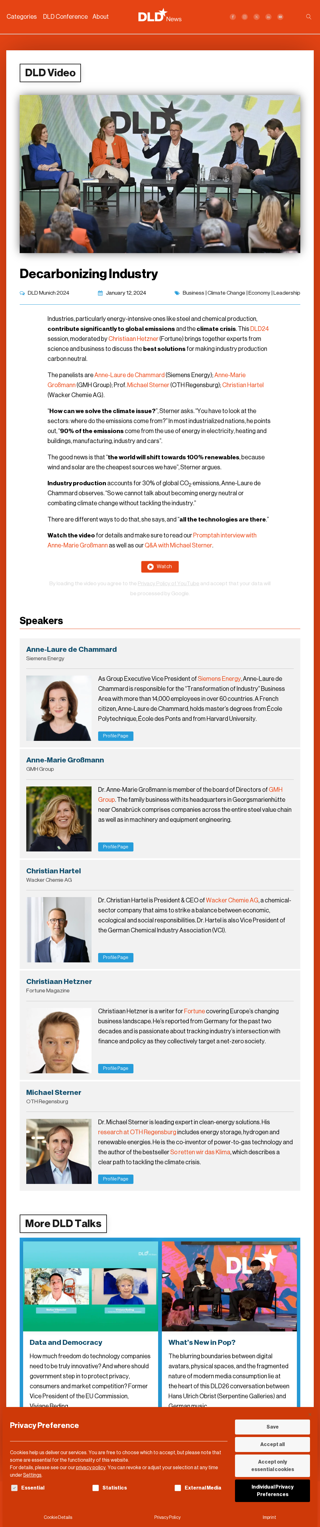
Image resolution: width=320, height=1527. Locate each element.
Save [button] (273, 1427)
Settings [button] (32, 1475)
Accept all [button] (272, 1444)
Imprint (269, 1517)
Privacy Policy (167, 1517)
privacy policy (91, 1467)
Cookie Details (58, 1517)
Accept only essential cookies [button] (272, 1465)
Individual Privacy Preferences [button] (273, 1490)
